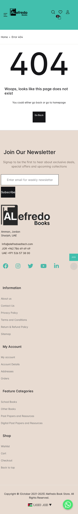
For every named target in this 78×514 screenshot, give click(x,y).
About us (6, 298)
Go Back (39, 115)
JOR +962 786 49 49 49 (16, 248)
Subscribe (8, 192)
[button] (5, 15)
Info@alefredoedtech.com (17, 243)
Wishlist (5, 446)
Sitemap (6, 333)
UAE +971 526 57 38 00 (16, 253)
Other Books (8, 408)
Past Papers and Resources (17, 415)
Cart (3, 453)
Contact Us (7, 305)
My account (8, 357)
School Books (9, 401)
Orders (5, 378)
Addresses (7, 371)
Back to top (8, 467)
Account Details (10, 364)
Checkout (6, 460)
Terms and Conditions (14, 319)
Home (4, 36)
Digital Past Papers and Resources (21, 423)
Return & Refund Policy (14, 326)
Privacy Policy (9, 312)
